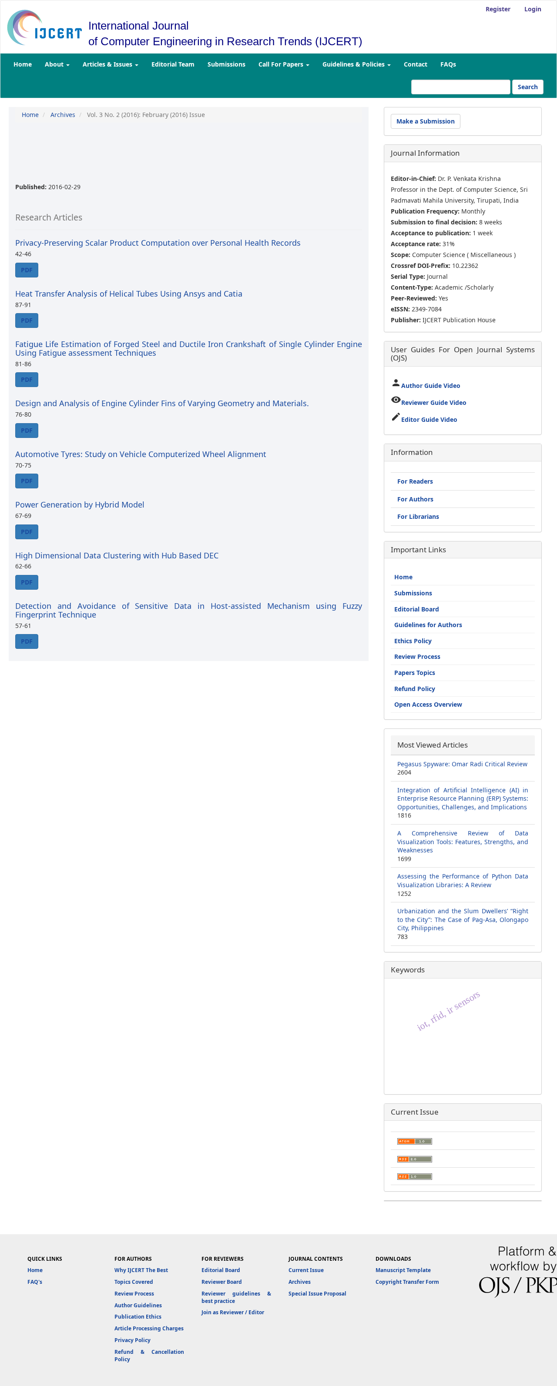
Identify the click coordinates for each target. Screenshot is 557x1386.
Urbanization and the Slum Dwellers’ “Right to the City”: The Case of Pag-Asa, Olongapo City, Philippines (462, 919)
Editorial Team (173, 64)
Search (528, 87)
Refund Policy (414, 689)
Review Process (417, 656)
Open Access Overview (428, 704)
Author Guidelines (138, 1305)
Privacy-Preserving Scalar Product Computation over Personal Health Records (158, 242)
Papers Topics (414, 672)
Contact (415, 64)
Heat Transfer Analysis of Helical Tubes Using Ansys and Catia (128, 293)
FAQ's (34, 1282)
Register (498, 9)
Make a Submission (425, 121)
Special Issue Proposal (317, 1293)
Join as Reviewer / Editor (232, 1312)
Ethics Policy (413, 641)
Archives (62, 114)
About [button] (55, 64)
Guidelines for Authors (428, 625)
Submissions (226, 64)
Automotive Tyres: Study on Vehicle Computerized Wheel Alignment (140, 454)
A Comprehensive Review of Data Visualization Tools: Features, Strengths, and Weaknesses (462, 841)
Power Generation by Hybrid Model (79, 504)
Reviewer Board (221, 1282)
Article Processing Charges (149, 1328)
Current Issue (306, 1270)
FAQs (448, 64)
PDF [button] (27, 270)
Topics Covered (133, 1282)
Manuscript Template (403, 1270)
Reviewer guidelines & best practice (236, 1297)
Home (22, 64)
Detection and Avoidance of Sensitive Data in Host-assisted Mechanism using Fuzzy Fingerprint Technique (188, 610)
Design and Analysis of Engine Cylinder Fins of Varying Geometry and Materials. (162, 403)
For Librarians (418, 516)
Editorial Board (416, 609)
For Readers (415, 481)
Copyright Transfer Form (407, 1282)
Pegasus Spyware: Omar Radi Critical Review (462, 764)
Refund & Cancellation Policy (149, 1355)
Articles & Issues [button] (108, 64)
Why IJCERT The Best (141, 1270)
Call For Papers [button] (281, 64)
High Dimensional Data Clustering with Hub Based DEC (116, 555)
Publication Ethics (137, 1316)
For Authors (415, 499)
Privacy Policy (132, 1340)
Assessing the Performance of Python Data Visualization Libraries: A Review (462, 880)
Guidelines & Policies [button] (354, 64)
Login (532, 9)
